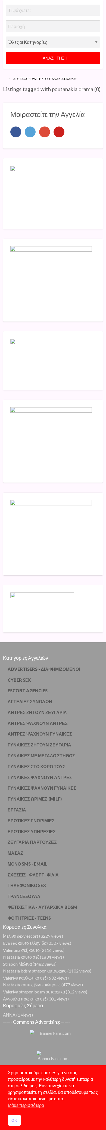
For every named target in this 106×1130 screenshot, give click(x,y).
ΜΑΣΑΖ (15, 853)
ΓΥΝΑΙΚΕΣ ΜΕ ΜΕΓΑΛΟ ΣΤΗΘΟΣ (41, 755)
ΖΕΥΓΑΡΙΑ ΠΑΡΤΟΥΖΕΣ (32, 842)
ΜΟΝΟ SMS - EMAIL (28, 863)
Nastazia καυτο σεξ (21, 956)
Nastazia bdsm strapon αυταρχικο (35, 970)
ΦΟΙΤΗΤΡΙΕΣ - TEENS (29, 918)
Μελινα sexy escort (20, 935)
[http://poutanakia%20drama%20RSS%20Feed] (4, 96)
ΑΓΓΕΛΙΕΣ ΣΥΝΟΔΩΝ (30, 701)
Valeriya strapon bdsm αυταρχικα (34, 991)
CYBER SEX (19, 680)
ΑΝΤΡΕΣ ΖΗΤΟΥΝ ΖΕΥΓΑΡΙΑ (37, 712)
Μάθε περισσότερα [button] (26, 1105)
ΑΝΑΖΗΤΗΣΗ (54, 57)
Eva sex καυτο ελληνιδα (24, 943)
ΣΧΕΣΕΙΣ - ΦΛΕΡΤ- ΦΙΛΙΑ (33, 874)
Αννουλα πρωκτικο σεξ (24, 998)
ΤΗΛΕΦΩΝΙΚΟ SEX (27, 885)
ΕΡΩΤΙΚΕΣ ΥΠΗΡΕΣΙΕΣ (32, 831)
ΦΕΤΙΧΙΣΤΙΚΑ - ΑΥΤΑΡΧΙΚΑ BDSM (42, 907)
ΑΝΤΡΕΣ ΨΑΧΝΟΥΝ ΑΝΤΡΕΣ (38, 723)
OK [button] (14, 1120)
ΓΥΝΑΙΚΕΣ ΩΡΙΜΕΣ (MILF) (35, 798)
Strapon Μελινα (17, 964)
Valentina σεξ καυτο (21, 950)
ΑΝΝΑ (9, 1014)
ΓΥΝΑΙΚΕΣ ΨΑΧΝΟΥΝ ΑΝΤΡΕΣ (40, 777)
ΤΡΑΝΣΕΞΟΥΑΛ (24, 896)
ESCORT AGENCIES (28, 690)
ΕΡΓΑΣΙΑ (17, 809)
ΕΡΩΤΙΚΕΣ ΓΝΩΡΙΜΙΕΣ (31, 820)
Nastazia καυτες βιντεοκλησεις (32, 984)
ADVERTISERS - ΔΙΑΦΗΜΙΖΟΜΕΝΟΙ (44, 669)
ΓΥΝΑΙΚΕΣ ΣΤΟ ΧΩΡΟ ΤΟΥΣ (37, 766)
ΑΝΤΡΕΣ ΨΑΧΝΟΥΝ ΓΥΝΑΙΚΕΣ (40, 733)
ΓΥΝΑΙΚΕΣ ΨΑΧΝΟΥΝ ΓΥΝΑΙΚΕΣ (42, 788)
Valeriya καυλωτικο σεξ (24, 977)
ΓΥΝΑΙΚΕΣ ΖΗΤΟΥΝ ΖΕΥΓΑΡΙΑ (39, 744)
